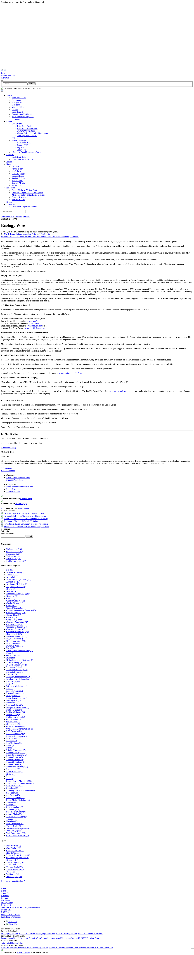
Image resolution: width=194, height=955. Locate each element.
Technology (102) (13, 556)
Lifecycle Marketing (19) (16, 686)
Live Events (17, 124)
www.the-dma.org (8, 447)
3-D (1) (9, 570)
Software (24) (12, 802)
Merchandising (18, 107)
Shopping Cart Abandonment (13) (20, 790)
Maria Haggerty (18, 173)
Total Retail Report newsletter (24, 207)
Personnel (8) (11, 741)
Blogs (8, 164)
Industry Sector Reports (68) (18, 855)
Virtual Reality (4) (13, 826)
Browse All (21, 150)
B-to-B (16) (11, 589)
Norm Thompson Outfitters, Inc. (19, 487)
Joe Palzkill (16, 185)
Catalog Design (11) (14, 603)
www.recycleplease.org (120, 391)
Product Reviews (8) (14, 759)
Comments (74, 236)
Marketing (16, 105)
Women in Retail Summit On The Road (65, 948)
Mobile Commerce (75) (16, 561)
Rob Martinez (17, 181)
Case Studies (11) (13, 848)
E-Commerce (17, 100)
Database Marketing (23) (16, 636)
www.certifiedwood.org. (35, 328)
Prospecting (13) (13, 769)
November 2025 (23, 143)
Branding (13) (12, 596)
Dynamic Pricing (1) (14, 646)
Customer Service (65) (15, 629)
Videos (9, 162)
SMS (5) (9, 778)
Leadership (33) (13, 681)
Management (17, 102)
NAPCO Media (23, 953)
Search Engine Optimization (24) (20, 783)
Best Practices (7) (13, 846)
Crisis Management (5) (15, 620)
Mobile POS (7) (13, 714)
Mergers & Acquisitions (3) (17, 707)
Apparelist (98, 933)
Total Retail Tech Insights (22, 159)
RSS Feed (5, 912)
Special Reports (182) (15, 862)
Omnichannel (17, 112)
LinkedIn (12, 924)
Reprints (4, 898)
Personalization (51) (14, 738)
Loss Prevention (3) (14, 691)
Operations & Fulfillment (22, 114)
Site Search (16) (13, 795)
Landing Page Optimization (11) (19, 679)
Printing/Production (14, 480)
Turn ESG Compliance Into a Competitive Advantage (26, 518)
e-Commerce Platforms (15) (17, 835)
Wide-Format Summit (45, 938)
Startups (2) (11, 805)
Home (3, 888)
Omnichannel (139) (14, 551)
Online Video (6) (13, 724)
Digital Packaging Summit (24, 938)
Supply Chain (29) (14, 814)
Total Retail (6, 943)
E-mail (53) (11, 648)
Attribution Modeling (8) (16, 584)
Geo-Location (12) (14, 655)
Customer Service (8, 905)
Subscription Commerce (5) (17, 812)
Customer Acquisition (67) (17, 622)
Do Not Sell (6, 910)
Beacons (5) (11, 591)
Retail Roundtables (9, 948)
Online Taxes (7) (13, 722)
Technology (17, 119)
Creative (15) (11, 617)
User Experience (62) (15, 824)
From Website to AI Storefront (24, 190)
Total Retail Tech (24, 126)
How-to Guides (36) (14, 853)
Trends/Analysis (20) (15, 869)
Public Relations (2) (14, 771)
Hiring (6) (10, 658)
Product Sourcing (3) (15, 762)
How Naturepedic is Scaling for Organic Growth (24, 513)
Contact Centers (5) (14, 608)
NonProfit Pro (17, 943)
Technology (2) (12, 865)
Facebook (12, 921)
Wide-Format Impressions (66, 933)
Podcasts (10, 154)
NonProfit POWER (90, 948)
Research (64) (12, 860)
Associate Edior (29, 234)
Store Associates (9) (14, 807)
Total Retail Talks (19, 157)
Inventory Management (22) (18, 677)
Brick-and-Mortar (19, 98)
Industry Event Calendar (27, 135)
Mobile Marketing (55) (15, 712)
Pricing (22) (11, 748)
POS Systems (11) (14, 731)
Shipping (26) (12, 788)
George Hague (18, 176)
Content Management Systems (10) (21, 610)
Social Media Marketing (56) (18, 800)
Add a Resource (18, 199)
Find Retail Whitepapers (11, 917)
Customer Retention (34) (16, 627)
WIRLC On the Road (26, 131)
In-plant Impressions (27, 933)
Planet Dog (11, 489)
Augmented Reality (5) (15, 586)
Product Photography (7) (16, 755)
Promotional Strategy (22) (17, 767)
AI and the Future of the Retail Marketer (28, 195)
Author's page (26, 498)
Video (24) (10, 872)
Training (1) (11, 819)
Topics (9, 95)
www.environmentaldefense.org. (72, 373)
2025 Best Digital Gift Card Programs (27, 192)
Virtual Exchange (19, 140)
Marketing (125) (13, 554)
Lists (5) (9, 688)
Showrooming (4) (13, 793)
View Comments (8, 471)
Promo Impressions (86, 933)
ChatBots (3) (11, 605)
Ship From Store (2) (14, 786)
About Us (5, 893)
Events (9, 121)
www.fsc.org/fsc (32, 321)
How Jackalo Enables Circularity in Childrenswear (25, 516)
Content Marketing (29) (16, 613)
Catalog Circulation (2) (15, 601)
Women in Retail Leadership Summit (32, 948)
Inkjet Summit (7, 938)
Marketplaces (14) (13, 700)
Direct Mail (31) (13, 643)
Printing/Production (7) (15, 750)
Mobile (15, 109)
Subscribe (10, 204)
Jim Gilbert (16, 171)
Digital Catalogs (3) (14, 639)
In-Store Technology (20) (16, 665)
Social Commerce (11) (15, 797)
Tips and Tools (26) (14, 867)
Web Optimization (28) (15, 833)
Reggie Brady (17, 169)
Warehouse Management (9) (18, 828)
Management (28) (13, 695)
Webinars (15, 138)
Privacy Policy (7, 903)
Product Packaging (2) (15, 752)
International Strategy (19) (17, 669)
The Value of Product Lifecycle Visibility (21, 521)
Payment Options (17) (15, 733)
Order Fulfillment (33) (15, 726)
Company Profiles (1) (15, 850)
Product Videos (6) (14, 764)
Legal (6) (10, 684)
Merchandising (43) (14, 705)
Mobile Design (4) (14, 710)
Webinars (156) (12, 874)
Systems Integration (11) (16, 816)
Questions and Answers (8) (17, 857)
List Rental (5, 900)
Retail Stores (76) (13, 559)
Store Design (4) (13, 809)
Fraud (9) (10, 653)
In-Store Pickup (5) (14, 662)
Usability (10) (12, 821)
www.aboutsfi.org (34, 326)
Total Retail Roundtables (27, 128)
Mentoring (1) (12, 703)
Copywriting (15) (13, 615)
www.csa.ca (34, 323)
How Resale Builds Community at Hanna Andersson (26, 524)
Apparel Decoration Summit (66, 938)
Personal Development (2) (17, 736)
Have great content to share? (13, 881)
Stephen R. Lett (18, 178)
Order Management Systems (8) (19, 729)
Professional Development (23, 117)
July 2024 (21, 147)
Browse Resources (19, 197)
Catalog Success (47, 234)
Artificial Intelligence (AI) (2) (18, 579)
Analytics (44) (12, 575)
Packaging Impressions (45, 933)
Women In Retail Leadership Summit (32, 133)
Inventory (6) (11, 674)
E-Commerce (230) (14, 549)
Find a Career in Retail (10, 914)
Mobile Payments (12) (15, 717)
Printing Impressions (9, 933)
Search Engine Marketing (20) (19, 781)
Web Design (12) (13, 831)
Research (10, 202)
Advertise (5, 78)
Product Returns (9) (14, 757)
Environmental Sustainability (18, 477)
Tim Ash (15, 166)
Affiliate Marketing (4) (15, 572)
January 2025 (22, 145)
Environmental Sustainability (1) (19, 650)
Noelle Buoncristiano (13, 234)
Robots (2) (10, 776)
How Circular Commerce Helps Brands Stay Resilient (26, 526)
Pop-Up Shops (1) (14, 743)
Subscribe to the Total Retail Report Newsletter (20, 907)
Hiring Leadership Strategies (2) (19, 660)
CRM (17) (10, 598)
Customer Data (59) (14, 624)
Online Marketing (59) (15, 719)
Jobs (3, 73)
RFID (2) (10, 774)
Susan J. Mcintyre (19, 183)
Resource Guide (8, 75)
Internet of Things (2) (15, 672)
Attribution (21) (12, 582)
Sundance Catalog (14, 491)
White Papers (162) (14, 876)
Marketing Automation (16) (17, 698)
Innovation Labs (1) (14, 667)
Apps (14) (10, 577)
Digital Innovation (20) (15, 641)
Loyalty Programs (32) (15, 693)
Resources (10, 188)
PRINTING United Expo (88, 938)
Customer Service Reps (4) (17, 631)
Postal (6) (10, 745)
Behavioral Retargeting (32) (18, 594)
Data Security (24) (14, 634)
